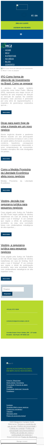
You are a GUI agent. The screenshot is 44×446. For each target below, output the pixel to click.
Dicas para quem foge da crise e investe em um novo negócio (16, 126)
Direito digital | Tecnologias (15, 383)
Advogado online (12, 414)
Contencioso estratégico (14, 409)
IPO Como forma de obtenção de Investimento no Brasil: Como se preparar (17, 80)
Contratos (10, 405)
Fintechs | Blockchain (14, 380)
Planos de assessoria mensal (16, 416)
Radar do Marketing (29, 437)
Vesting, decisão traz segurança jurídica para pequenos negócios (14, 204)
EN (36, 15)
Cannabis (9, 387)
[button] (1, 444)
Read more (6, 112)
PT (32, 15)
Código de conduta (17, 428)
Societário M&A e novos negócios (17, 407)
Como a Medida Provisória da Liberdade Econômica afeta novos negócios (16, 173)
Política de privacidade (27, 426)
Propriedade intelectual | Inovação (18, 389)
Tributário (10, 411)
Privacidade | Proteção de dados (17, 385)
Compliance (10, 391)
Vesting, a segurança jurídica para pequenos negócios (13, 248)
